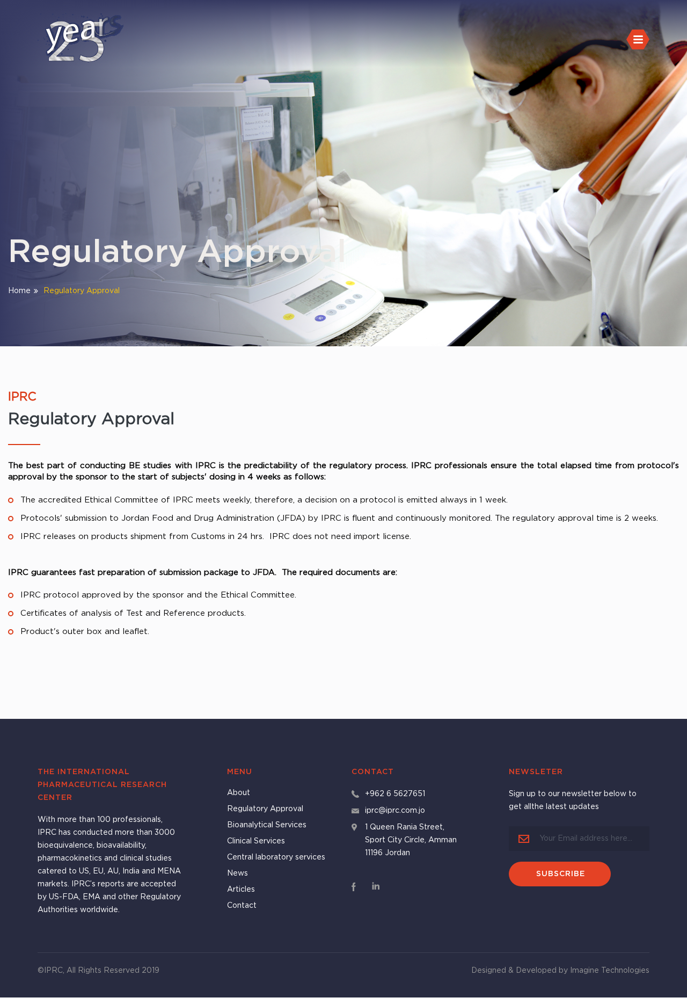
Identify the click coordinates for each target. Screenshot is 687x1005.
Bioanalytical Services (266, 825)
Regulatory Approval (265, 809)
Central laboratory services (276, 857)
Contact (242, 905)
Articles (241, 889)
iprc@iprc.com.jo (395, 810)
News (237, 873)
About (238, 793)
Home (19, 290)
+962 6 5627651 (395, 794)
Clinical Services (256, 841)
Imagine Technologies (609, 970)
